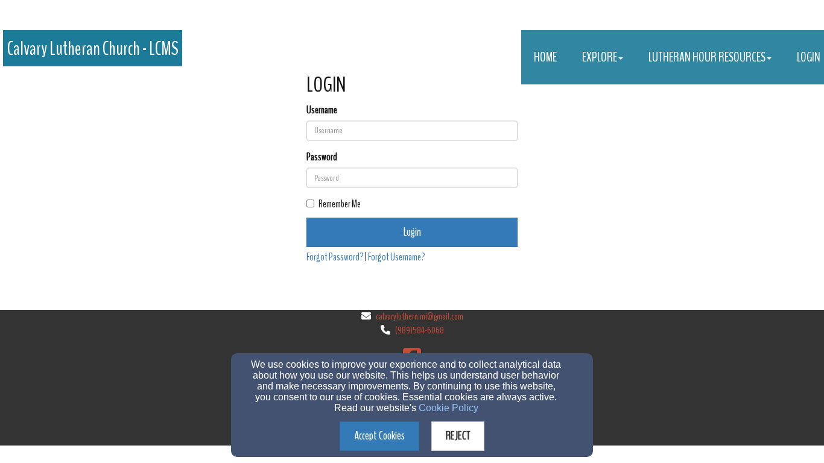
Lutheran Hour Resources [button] (706, 57)
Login (412, 232)
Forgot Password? (335, 257)
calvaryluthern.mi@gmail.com (419, 316)
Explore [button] (599, 57)
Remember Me (340, 204)
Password (321, 157)
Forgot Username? (396, 257)
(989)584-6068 (419, 330)
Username (321, 110)
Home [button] (545, 57)
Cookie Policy (448, 408)
